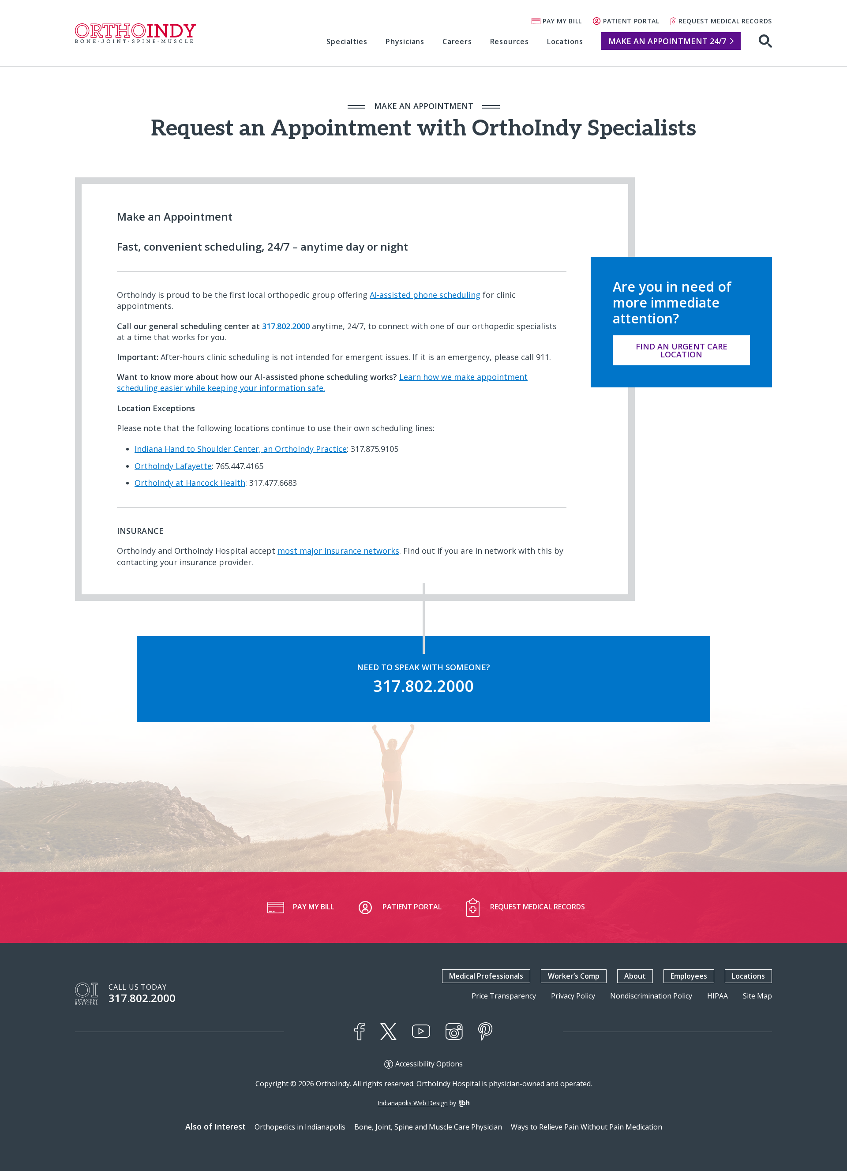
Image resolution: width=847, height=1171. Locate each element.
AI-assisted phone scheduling (425, 294)
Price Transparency (504, 996)
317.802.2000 (142, 998)
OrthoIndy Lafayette (173, 466)
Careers (457, 41)
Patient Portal (631, 21)
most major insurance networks (338, 550)
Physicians (405, 41)
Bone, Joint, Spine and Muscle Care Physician (428, 1127)
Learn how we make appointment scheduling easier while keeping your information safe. (322, 382)
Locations (565, 41)
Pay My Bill (562, 21)
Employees (689, 976)
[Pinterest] (485, 1031)
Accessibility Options (429, 1064)
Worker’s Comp (574, 976)
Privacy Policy (573, 996)
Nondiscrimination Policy (651, 996)
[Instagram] (454, 1031)
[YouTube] (421, 1031)
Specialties (346, 41)
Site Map (757, 996)
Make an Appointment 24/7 (667, 41)
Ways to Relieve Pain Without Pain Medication (586, 1127)
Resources (509, 41)
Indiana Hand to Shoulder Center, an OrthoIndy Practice (241, 448)
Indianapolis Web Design (413, 1103)
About (635, 976)
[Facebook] (359, 1031)
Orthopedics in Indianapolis (300, 1127)
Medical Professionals (486, 976)
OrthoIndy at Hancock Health (190, 482)
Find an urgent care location (681, 350)
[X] (388, 1031)
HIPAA (717, 996)
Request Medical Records (725, 21)
